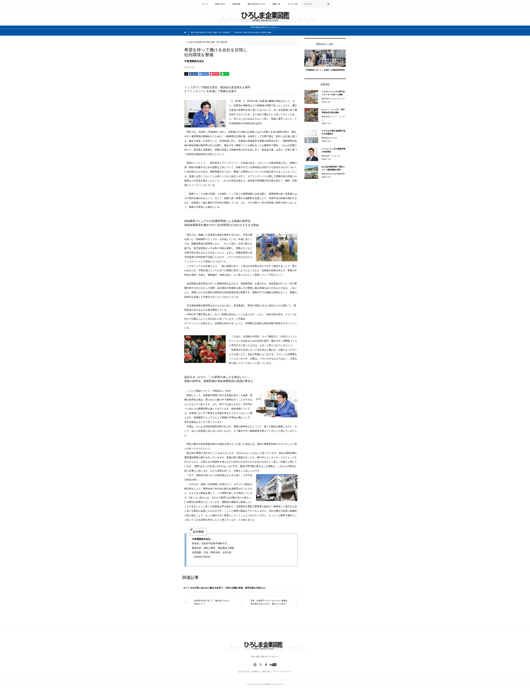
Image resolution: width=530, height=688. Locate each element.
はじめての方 (244, 671)
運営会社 (266, 671)
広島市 (208, 42)
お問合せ (256, 671)
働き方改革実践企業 (197, 42)
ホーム (205, 4)
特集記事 (223, 42)
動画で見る (220, 4)
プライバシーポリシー (282, 671)
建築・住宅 (215, 42)
